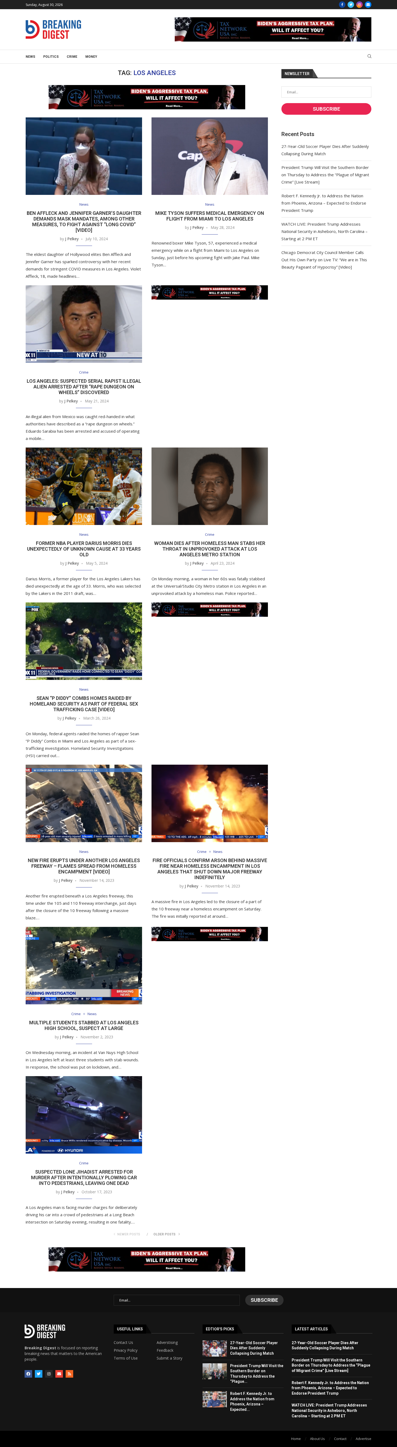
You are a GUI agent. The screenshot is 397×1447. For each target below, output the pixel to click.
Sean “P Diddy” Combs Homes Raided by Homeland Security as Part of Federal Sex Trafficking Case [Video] (84, 703)
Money (91, 57)
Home (296, 1438)
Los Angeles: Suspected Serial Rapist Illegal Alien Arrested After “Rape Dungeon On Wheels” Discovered (84, 386)
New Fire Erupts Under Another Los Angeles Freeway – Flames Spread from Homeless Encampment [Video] (84, 866)
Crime (72, 57)
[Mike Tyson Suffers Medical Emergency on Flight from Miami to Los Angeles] (210, 156)
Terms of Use (126, 1358)
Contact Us (123, 1342)
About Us (317, 1438)
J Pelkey (72, 238)
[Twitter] (351, 4)
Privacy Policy (125, 1350)
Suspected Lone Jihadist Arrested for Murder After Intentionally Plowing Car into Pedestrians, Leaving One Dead (84, 1177)
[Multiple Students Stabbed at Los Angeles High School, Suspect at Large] (84, 965)
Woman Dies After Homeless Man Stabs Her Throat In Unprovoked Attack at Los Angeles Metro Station (209, 548)
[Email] (368, 4)
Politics (51, 57)
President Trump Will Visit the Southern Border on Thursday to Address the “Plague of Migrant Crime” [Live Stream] (325, 175)
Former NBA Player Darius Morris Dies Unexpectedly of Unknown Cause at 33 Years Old (84, 548)
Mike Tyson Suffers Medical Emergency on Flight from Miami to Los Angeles (209, 216)
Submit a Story (169, 1358)
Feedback (165, 1350)
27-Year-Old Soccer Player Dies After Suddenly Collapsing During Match (254, 1348)
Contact (340, 1438)
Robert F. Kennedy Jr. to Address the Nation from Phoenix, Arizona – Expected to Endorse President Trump (323, 203)
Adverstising (167, 1342)
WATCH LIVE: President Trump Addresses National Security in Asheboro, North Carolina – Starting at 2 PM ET (324, 231)
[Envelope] (59, 1374)
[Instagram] (359, 4)
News (30, 57)
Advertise (363, 1438)
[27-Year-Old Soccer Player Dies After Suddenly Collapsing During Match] (215, 1348)
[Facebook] (342, 4)
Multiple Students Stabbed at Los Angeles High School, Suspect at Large (84, 1025)
